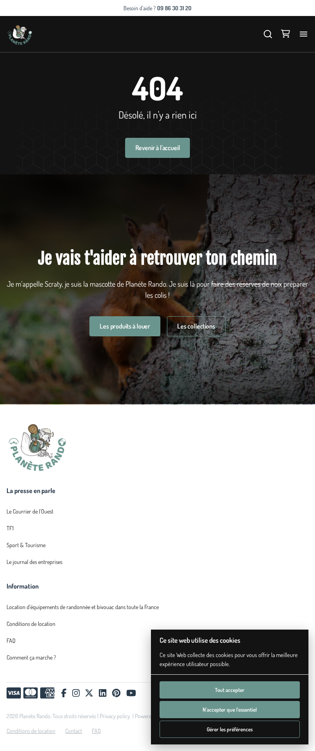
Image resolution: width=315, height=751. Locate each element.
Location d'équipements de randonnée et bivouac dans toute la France (83, 606)
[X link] (89, 693)
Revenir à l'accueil (157, 148)
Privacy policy (115, 715)
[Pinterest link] (116, 693)
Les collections (196, 326)
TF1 (10, 528)
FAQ (11, 640)
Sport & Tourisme (26, 544)
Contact (73, 730)
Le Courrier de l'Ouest (30, 511)
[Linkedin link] (102, 693)
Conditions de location (31, 623)
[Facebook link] (63, 693)
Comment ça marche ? (31, 657)
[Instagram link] (76, 693)
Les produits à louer (125, 326)
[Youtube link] (131, 693)
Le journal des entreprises (34, 561)
